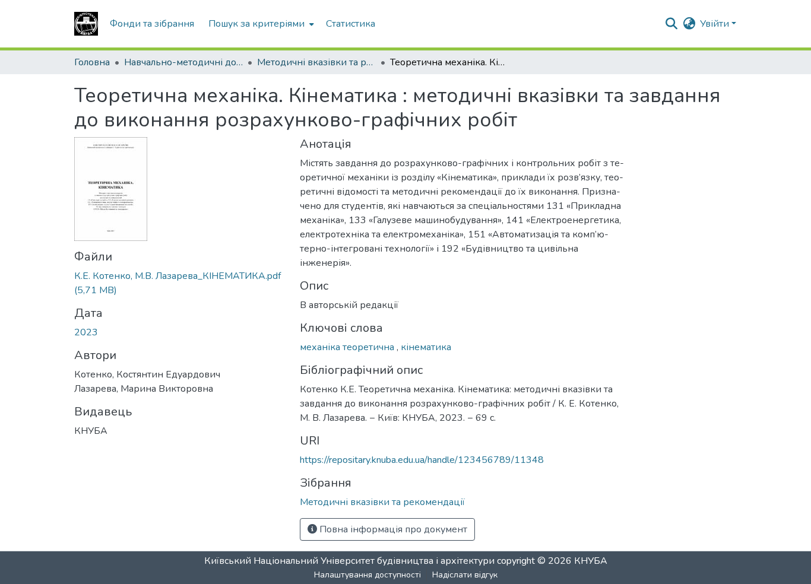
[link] (180, 283)
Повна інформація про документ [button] (392, 529)
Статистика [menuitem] (350, 23)
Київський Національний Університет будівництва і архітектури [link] (349, 560)
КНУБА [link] (590, 560)
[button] (86, 24)
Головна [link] (92, 62)
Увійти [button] (715, 23)
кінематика (426, 347)
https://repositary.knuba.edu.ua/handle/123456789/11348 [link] (422, 459)
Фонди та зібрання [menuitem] (152, 23)
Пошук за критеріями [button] (256, 23)
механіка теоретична (348, 347)
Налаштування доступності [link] (367, 574)
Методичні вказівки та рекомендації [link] (316, 62)
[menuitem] (260, 23)
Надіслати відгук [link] (465, 574)
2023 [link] (86, 332)
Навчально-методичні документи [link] (183, 62)
